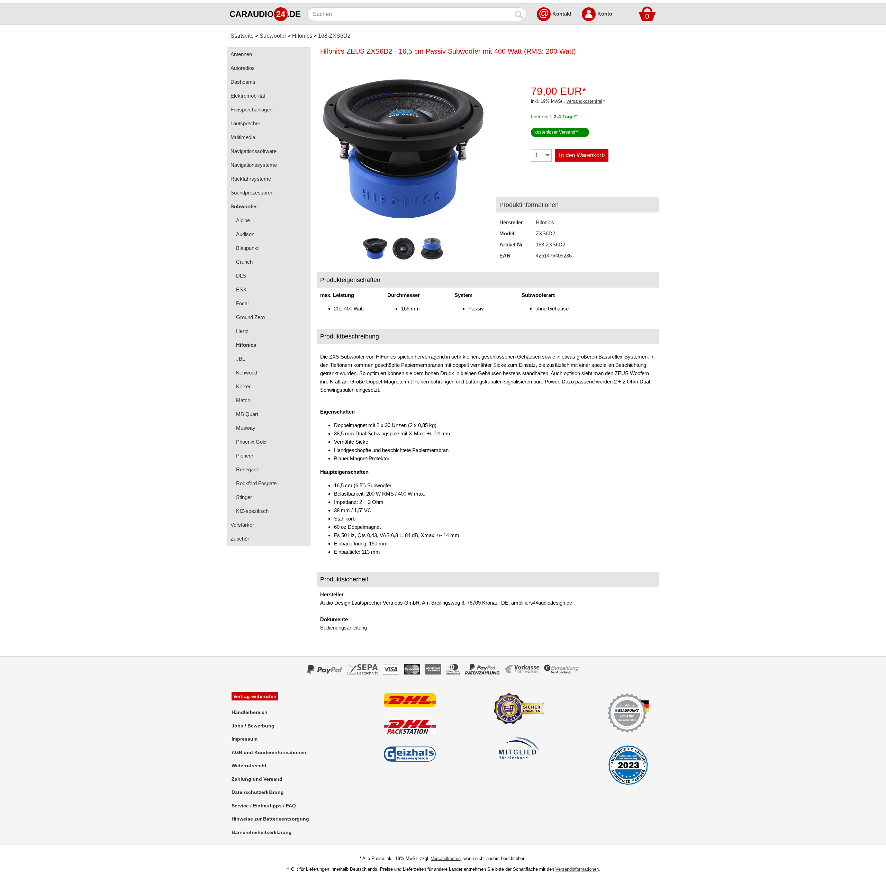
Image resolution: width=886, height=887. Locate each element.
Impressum (244, 739)
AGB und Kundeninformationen (269, 752)
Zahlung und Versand (257, 779)
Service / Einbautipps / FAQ (264, 805)
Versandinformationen (577, 869)
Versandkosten (446, 858)
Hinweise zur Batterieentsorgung (270, 819)
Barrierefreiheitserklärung (262, 832)
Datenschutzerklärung (258, 792)
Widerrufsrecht (249, 765)
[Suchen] (519, 14)
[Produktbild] (403, 149)
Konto (604, 14)
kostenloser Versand (554, 132)
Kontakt (561, 14)
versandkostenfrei (584, 101)
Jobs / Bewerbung (253, 725)
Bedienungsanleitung (343, 628)
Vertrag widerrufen (255, 696)
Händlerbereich (250, 712)
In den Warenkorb (582, 155)
